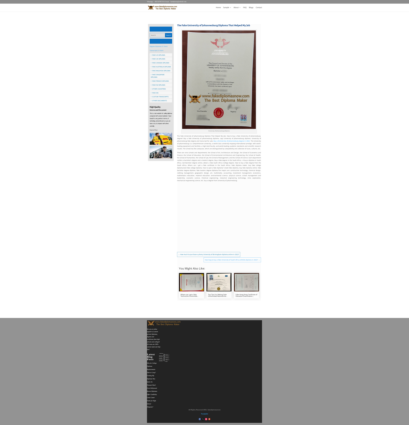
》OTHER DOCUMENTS (159, 101)
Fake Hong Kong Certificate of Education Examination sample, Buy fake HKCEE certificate (246, 295)
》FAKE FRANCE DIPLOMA (160, 81)
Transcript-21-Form (156, 50)
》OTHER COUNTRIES (158, 89)
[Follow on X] (203, 419)
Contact (259, 8)
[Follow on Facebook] (200, 419)
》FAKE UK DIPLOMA (158, 59)
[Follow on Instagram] (206, 419)
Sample (226, 8)
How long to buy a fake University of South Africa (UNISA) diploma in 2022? (232, 260)
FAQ (245, 8)
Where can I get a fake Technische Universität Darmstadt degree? (189, 295)
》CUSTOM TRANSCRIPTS (160, 97)
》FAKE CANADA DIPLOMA (160, 63)
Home (218, 8)
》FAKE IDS (154, 93)
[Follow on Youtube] (209, 419)
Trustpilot (204, 414)
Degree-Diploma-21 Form (159, 46)
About (236, 8)
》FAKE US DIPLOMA (158, 55)
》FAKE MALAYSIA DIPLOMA (160, 71)
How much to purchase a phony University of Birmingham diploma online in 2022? (208, 254)
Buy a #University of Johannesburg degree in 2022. (232, 141)
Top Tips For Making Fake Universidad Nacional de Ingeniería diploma (217, 295)
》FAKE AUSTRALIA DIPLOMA (161, 67)
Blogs (251, 8)
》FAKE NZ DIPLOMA (158, 85)
